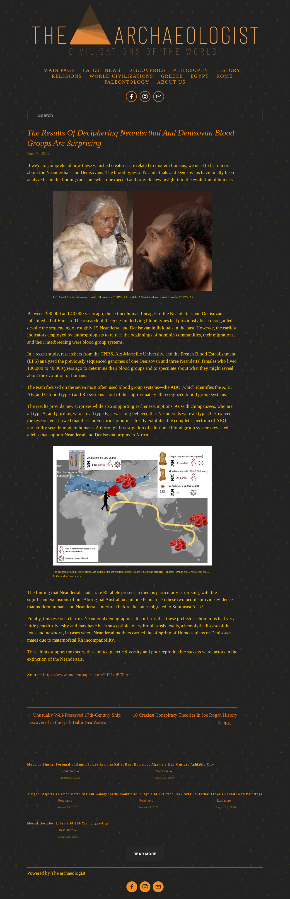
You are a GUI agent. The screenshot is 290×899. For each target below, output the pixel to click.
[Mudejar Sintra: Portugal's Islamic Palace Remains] (70, 757)
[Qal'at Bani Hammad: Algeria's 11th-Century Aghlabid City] (164, 757)
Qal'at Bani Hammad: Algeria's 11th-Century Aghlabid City (164, 764)
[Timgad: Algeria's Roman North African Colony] (67, 787)
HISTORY (228, 70)
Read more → (70, 771)
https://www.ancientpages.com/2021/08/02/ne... (89, 674)
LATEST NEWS (101, 70)
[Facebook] (131, 96)
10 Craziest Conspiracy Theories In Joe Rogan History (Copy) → (185, 718)
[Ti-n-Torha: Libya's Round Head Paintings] (225, 787)
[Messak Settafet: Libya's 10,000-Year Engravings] (68, 816)
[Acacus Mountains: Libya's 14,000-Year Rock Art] (148, 787)
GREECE (172, 76)
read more (145, 853)
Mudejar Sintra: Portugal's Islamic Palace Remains (70, 764)
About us (171, 82)
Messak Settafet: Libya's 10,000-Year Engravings (68, 823)
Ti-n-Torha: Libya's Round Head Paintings (225, 794)
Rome (224, 76)
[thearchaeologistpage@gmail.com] (158, 96)
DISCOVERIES (146, 70)
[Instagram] (145, 96)
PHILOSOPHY (190, 70)
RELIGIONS (67, 76)
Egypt (200, 76)
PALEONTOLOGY (126, 82)
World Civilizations (121, 76)
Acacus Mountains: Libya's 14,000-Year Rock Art (148, 794)
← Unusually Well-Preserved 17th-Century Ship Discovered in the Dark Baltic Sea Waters (74, 718)
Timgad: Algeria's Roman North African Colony (67, 794)
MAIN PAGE (59, 70)
